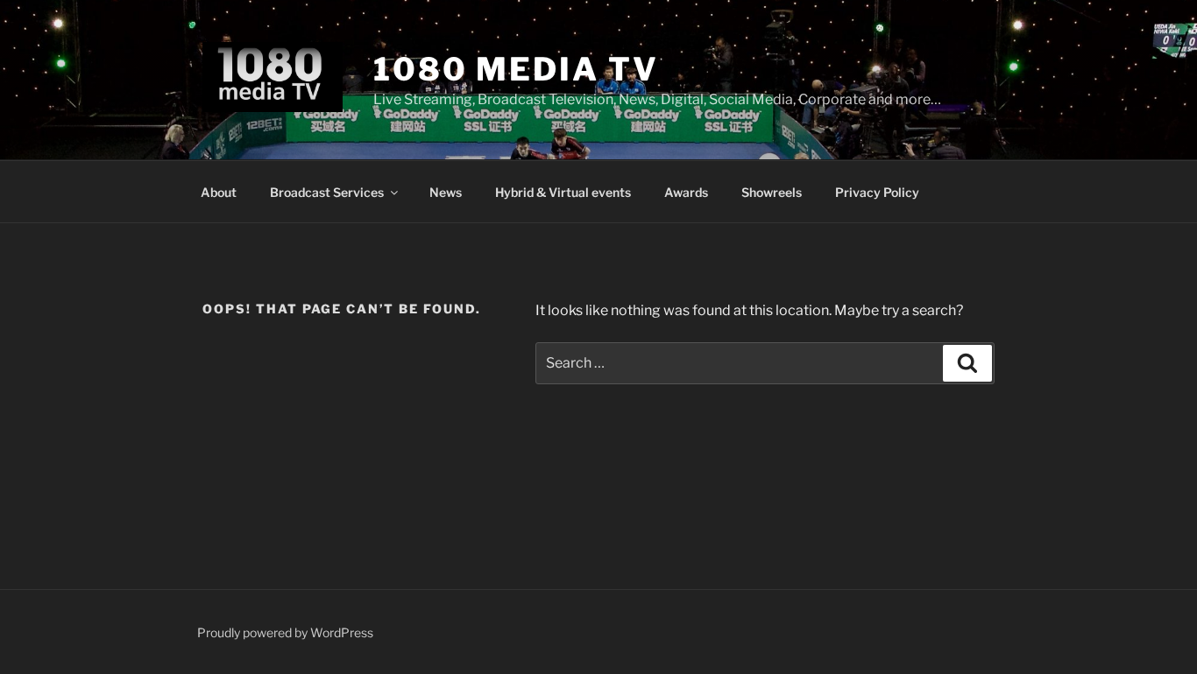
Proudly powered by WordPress (285, 632)
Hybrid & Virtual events (563, 192)
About (219, 192)
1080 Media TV (515, 69)
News (445, 192)
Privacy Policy (877, 192)
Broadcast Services (327, 192)
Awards (686, 192)
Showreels (771, 192)
